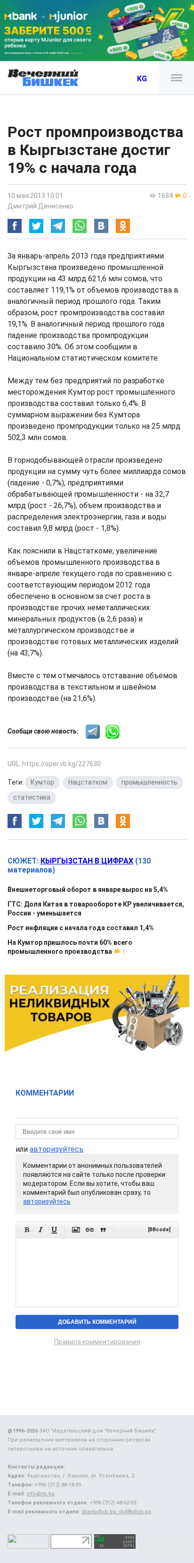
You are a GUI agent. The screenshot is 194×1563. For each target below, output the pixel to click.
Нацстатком (87, 782)
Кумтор (42, 782)
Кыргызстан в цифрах (86, 860)
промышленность (149, 782)
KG (142, 78)
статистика (31, 797)
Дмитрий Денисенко (40, 206)
